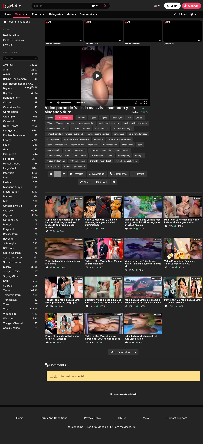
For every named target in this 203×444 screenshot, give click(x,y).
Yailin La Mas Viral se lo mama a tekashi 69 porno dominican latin (142, 301)
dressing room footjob (122, 128)
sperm (110, 155)
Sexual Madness (20, 257)
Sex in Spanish (20, 252)
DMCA (122, 418)
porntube (94, 150)
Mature (20, 196)
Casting (20, 102)
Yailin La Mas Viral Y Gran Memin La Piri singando (103, 262)
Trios (20, 304)
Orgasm (20, 215)
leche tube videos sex (57, 145)
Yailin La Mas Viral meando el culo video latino (140, 337)
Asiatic (20, 74)
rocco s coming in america (59, 155)
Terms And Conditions (53, 418)
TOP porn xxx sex (77, 161)
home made (119, 134)
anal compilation (86, 123)
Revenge (20, 238)
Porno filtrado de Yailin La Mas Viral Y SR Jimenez (62, 337)
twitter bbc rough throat (100, 161)
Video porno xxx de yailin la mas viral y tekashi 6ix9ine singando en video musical (142, 222)
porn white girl (53, 150)
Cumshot (20, 121)
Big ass (17, 88)
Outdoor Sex (20, 219)
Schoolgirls (20, 243)
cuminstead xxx (101, 128)
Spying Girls (20, 276)
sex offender (80, 155)
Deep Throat (20, 125)
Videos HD (20, 313)
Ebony (20, 140)
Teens (20, 290)
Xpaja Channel (20, 327)
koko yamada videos (138, 134)
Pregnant (20, 229)
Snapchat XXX (20, 271)
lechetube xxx (77, 145)
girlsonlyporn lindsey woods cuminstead (65, 134)
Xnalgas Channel (20, 323)
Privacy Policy (92, 418)
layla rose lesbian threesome (76, 139)
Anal (20, 69)
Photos (20, 224)
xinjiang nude (53, 166)
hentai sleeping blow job (98, 134)
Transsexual (20, 299)
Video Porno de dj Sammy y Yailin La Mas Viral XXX (179, 262)
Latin (20, 177)
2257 (146, 418)
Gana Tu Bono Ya (13, 40)
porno (67, 150)
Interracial (20, 172)
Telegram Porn (20, 295)
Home (7, 14)
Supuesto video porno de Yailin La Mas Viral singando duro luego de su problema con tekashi (62, 223)
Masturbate (93, 145)
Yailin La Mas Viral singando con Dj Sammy (63, 262)
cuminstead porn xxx (81, 128)
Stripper (20, 285)
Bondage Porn (20, 97)
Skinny (20, 266)
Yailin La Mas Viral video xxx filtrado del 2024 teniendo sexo (102, 337)
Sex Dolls (20, 248)
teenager (139, 155)
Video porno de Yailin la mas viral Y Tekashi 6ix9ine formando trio (142, 263)
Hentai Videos (20, 163)
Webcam (20, 318)
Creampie (20, 116)
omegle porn (127, 145)
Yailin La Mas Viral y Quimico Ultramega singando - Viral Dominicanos (101, 222)
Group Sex (20, 154)
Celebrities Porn (20, 107)
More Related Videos (123, 352)
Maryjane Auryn (20, 187)
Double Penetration (20, 135)
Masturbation (20, 191)
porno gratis (80, 150)
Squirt (20, 280)
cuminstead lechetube (57, 128)
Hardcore (20, 158)
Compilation (20, 111)
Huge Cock (20, 168)
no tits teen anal (110, 145)
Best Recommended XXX (20, 84)
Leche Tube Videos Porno (119, 139)
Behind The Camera (20, 78)
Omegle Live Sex (20, 205)
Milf (20, 201)
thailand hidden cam (56, 161)
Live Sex (8, 44)
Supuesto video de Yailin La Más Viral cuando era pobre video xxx (103, 301)
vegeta (50, 118)
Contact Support (177, 418)
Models (71, 14)
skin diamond (97, 155)
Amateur (20, 64)
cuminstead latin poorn (109, 123)
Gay (20, 149)
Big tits (20, 93)
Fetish (20, 144)
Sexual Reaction (20, 262)
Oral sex (20, 210)
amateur (71, 123)
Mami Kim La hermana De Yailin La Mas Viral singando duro (181, 221)
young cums (79, 166)
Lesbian (20, 182)
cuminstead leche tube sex (135, 123)
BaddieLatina (11, 35)
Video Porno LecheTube (126, 161)
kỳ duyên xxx (53, 139)
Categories (56, 14)
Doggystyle (20, 130)
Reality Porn (20, 234)
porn (140, 145)
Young (66, 166)
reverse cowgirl (122, 150)
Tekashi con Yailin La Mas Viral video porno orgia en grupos (62, 301)
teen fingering (124, 155)
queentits (106, 150)
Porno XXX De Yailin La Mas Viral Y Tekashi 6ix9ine (182, 301)
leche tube (98, 139)
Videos (20, 309)
